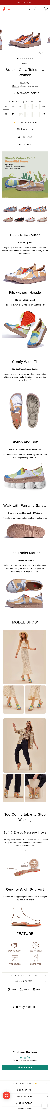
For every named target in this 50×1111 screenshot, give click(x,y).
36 (13, 107)
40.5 (21, 114)
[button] (30, 9)
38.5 (43, 107)
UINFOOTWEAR (24, 1103)
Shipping (15, 86)
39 (6, 114)
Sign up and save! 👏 (24, 1083)
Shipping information (25, 975)
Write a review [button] (25, 1067)
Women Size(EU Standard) (25, 102)
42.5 (43, 114)
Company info (24, 1096)
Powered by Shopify (25, 1109)
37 (28, 107)
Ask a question (25, 981)
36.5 (21, 107)
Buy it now (25, 145)
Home (24, 64)
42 (35, 114)
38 (35, 107)
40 (13, 114)
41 (28, 114)
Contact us (24, 1090)
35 (6, 107)
